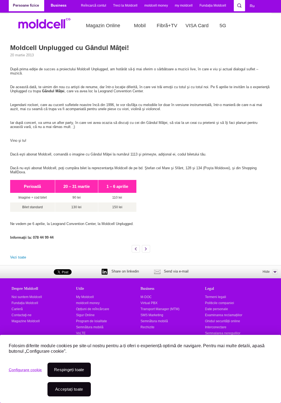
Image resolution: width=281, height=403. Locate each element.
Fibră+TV (167, 25)
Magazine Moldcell (26, 321)
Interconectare (215, 327)
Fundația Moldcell (212, 5)
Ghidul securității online (222, 321)
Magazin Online (103, 25)
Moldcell (47, 25)
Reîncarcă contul (93, 5)
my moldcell (184, 5)
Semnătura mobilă (89, 327)
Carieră (17, 309)
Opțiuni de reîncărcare (92, 309)
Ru (252, 6)
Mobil (140, 25)
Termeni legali (215, 297)
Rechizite (147, 327)
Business (147, 288)
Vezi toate (18, 257)
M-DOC (146, 297)
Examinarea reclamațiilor (223, 315)
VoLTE (81, 333)
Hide (266, 272)
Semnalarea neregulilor (222, 333)
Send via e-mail (176, 271)
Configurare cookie (25, 370)
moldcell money (156, 5)
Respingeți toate (69, 369)
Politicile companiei (219, 303)
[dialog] (140, 369)
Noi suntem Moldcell (27, 297)
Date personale (216, 309)
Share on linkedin (125, 271)
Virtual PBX (149, 303)
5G (223, 25)
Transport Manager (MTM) (159, 309)
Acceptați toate (69, 389)
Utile (80, 288)
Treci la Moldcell (125, 5)
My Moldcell (85, 297)
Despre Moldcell (25, 288)
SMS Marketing (151, 315)
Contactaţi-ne (22, 315)
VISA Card (197, 25)
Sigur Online (85, 315)
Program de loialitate (91, 321)
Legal (209, 288)
